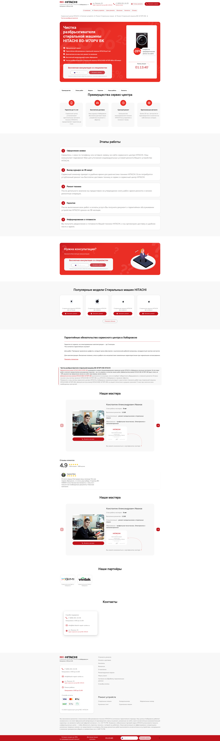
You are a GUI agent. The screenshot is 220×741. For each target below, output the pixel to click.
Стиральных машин (105, 701)
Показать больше (110, 321)
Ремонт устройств (99, 10)
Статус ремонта (138, 4)
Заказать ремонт (72, 313)
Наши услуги (102, 675)
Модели (90, 90)
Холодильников (124, 701)
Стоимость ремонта (104, 657)
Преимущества (66, 90)
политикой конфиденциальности (100, 76)
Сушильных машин (125, 704)
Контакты (127, 10)
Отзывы (134, 10)
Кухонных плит (103, 704)
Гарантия (100, 90)
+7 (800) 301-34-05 (122, 3)
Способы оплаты (103, 684)
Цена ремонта (110, 10)
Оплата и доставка (104, 660)
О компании (86, 10)
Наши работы (112, 90)
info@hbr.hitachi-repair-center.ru (79, 625)
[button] (158, 425)
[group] (68, 580)
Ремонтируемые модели (106, 672)
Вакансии (119, 10)
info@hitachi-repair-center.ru (74, 676)
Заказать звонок (153, 4)
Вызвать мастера (89, 439)
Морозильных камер (147, 701)
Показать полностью (71, 359)
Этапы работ (79, 90)
